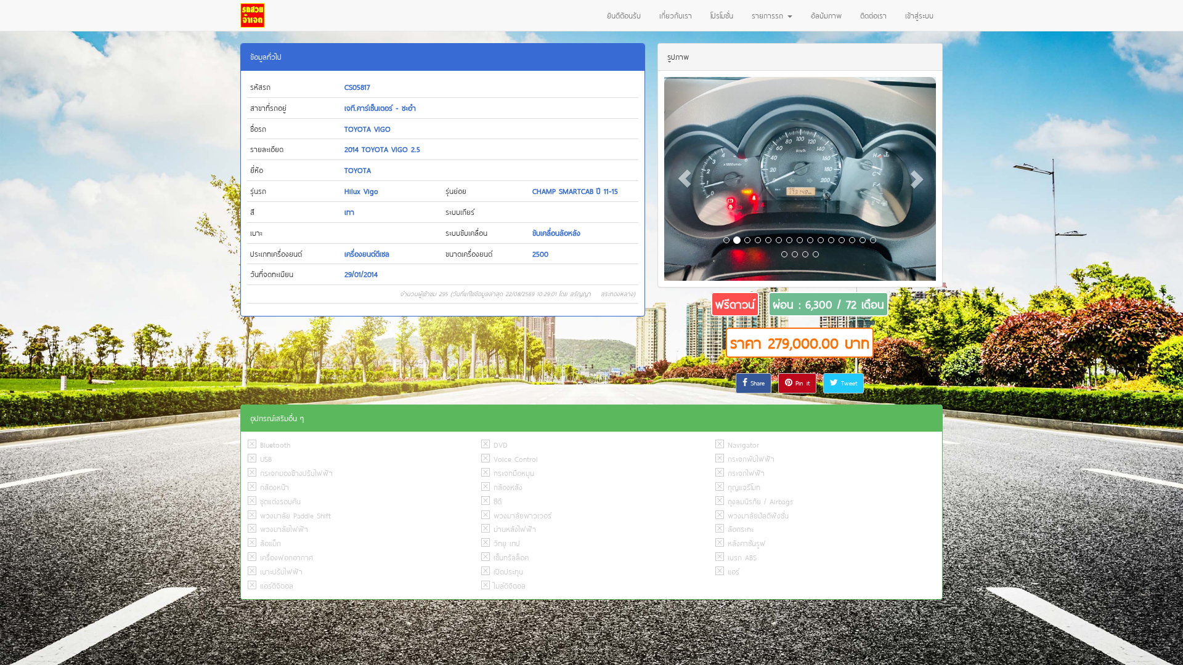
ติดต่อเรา (873, 15)
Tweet (847, 383)
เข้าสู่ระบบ (919, 15)
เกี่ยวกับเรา (675, 15)
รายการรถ (769, 15)
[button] (684, 179)
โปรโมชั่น (721, 15)
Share (756, 383)
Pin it (801, 383)
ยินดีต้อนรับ (624, 15)
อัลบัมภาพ (826, 15)
